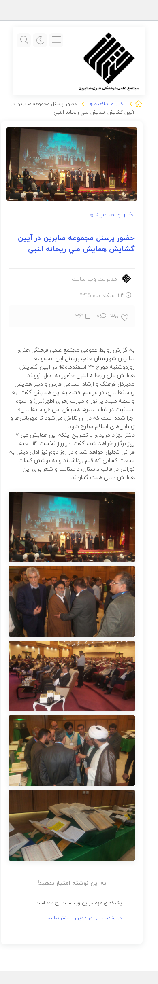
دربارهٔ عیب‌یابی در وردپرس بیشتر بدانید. (84, 918)
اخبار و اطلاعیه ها (106, 104)
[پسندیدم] (125, 317)
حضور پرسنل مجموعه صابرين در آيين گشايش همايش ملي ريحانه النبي (76, 243)
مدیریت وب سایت (94, 279)
